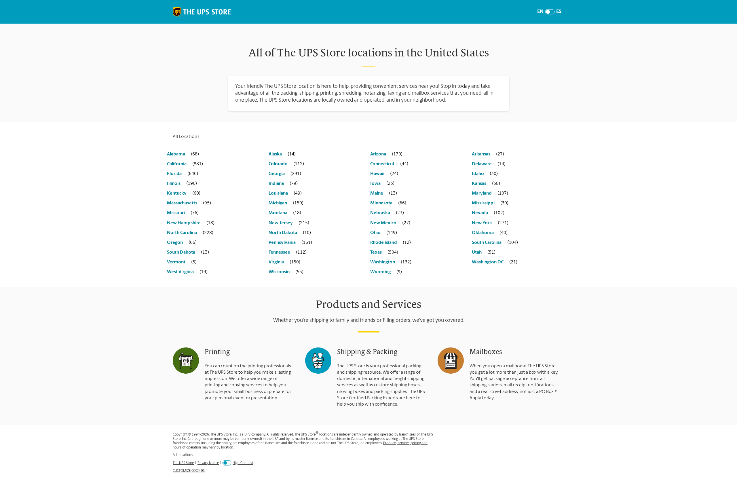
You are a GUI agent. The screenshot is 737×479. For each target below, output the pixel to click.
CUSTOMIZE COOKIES (189, 471)
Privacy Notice (208, 463)
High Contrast (243, 463)
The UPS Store (183, 463)
